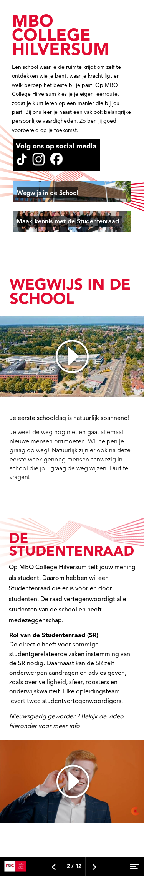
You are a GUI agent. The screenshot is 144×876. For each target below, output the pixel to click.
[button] (72, 191)
